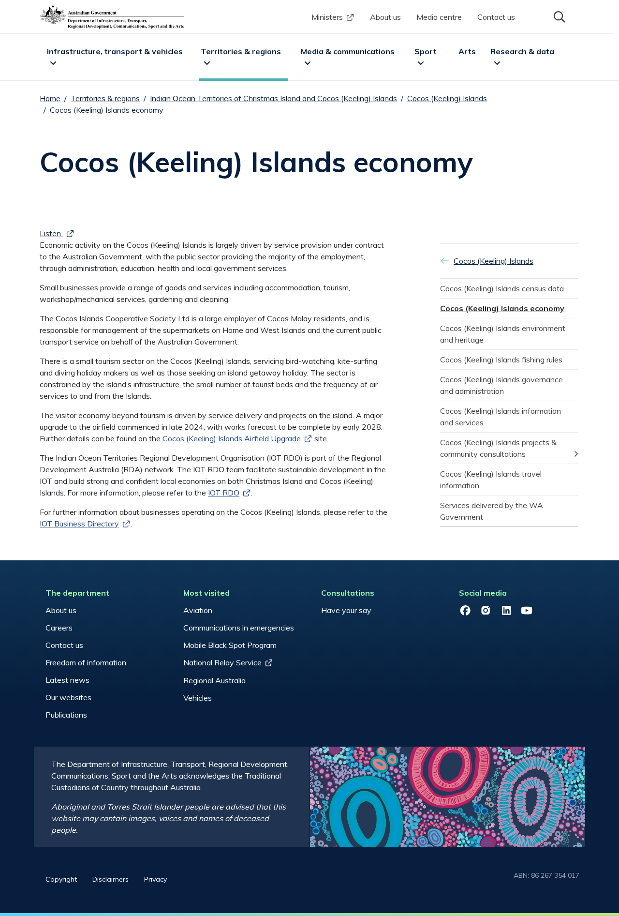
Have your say (346, 610)
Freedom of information (85, 662)
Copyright (61, 879)
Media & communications (348, 51)
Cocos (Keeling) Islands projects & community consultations (499, 448)
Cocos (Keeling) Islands (447, 98)
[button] (558, 16)
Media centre (439, 17)
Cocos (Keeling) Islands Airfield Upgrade (231, 438)
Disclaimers (110, 879)
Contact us (496, 17)
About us (385, 17)
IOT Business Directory (79, 523)
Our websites (68, 697)
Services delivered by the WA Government (492, 511)
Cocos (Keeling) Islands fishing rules (501, 359)
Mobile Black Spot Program (230, 645)
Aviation (197, 610)
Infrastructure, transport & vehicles (115, 51)
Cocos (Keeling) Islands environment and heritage (503, 334)
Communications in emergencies (238, 627)
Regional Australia (214, 680)
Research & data (522, 51)
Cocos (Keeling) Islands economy (502, 308)
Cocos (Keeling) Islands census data (502, 288)
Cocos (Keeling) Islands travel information (492, 479)
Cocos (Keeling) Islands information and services (501, 416)
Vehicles (197, 698)
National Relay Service (222, 662)
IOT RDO (223, 492)
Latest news (67, 680)
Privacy (155, 879)
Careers (59, 627)
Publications (66, 715)
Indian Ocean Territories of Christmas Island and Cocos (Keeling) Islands (273, 98)
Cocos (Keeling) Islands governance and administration (502, 385)
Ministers (327, 17)
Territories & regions (241, 51)
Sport (425, 51)
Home (50, 98)
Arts (467, 51)
